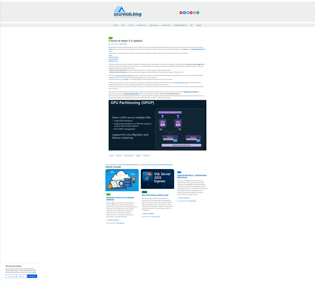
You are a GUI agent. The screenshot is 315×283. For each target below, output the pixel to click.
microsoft (146, 155)
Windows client (113, 61)
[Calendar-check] (194, 12)
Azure (110, 55)
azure (111, 155)
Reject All (21, 276)
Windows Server (113, 57)
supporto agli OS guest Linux (125, 75)
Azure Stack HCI (113, 59)
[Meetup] (191, 12)
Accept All (32, 276)
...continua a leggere (112, 220)
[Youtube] (180, 12)
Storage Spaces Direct (182, 83)
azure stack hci (129, 155)
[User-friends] (197, 12)
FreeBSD (126, 79)
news (144, 192)
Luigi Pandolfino (114, 44)
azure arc (119, 155)
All (110, 38)
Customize (11, 276)
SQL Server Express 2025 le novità (155, 195)
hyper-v (138, 155)
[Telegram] (187, 12)
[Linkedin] (184, 12)
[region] (21, 271)
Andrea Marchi (112, 223)
